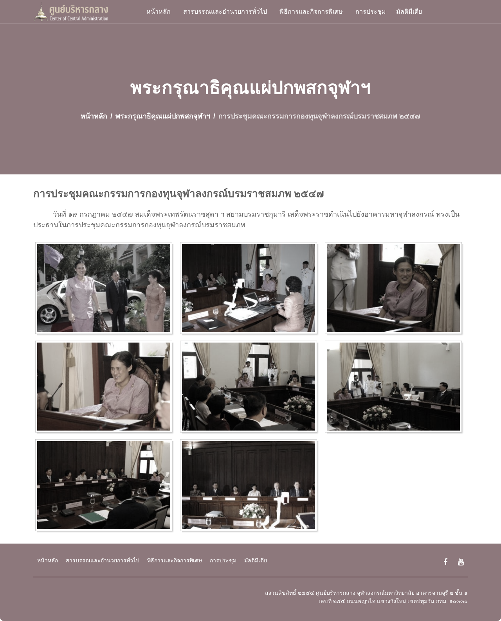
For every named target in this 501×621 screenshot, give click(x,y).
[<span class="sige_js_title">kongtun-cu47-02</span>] (250, 289)
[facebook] (445, 562)
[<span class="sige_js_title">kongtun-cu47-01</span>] (105, 289)
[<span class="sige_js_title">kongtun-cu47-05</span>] (250, 388)
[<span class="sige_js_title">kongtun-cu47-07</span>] (105, 486)
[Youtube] (461, 562)
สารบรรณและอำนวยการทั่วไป (225, 11)
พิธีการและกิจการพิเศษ (311, 11)
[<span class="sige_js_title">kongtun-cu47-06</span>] (395, 388)
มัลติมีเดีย (409, 11)
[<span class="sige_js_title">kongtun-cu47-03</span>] (395, 289)
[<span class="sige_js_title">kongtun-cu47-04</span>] (105, 388)
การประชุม (370, 11)
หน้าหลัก (158, 11)
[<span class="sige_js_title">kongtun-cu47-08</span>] (250, 486)
